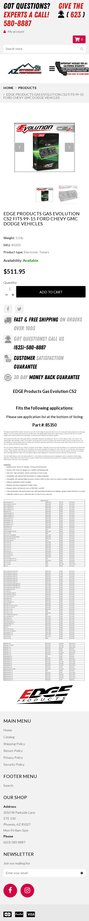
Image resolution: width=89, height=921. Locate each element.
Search (8, 785)
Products (27, 88)
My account (16, 31)
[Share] (8, 308)
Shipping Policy (14, 744)
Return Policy (13, 751)
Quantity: (10, 282)
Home (8, 88)
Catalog (9, 737)
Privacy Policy (13, 757)
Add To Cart (51, 292)
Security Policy (13, 764)
